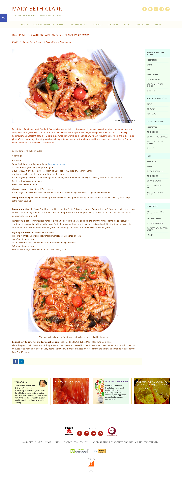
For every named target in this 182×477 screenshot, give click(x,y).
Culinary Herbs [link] (154, 218)
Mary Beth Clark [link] (37, 8)
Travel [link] (97, 24)
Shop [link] (158, 24)
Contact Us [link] (142, 24)
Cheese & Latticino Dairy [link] (155, 213)
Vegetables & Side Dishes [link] (155, 85)
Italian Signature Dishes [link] (155, 53)
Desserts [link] (151, 91)
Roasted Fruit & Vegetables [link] (154, 186)
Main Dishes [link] (152, 74)
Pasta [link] (149, 69)
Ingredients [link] (78, 24)
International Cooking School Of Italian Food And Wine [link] (151, 385)
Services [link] (113, 24)
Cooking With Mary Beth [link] (48, 24)
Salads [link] (150, 65)
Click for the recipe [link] (56, 164)
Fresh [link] (149, 156)
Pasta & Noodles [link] (155, 171)
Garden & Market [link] (155, 223)
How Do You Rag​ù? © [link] (156, 98)
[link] (3, 18)
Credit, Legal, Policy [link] (75, 442)
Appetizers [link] (152, 60)
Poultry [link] (151, 109)
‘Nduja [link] (150, 235)
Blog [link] (127, 24)
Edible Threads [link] (67, 382)
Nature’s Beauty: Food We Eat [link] (157, 229)
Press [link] (57, 442)
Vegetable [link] (152, 114)
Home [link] (24, 24)
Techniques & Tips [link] (155, 121)
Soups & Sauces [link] (154, 79)
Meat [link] (149, 104)
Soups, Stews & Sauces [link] (157, 137)
